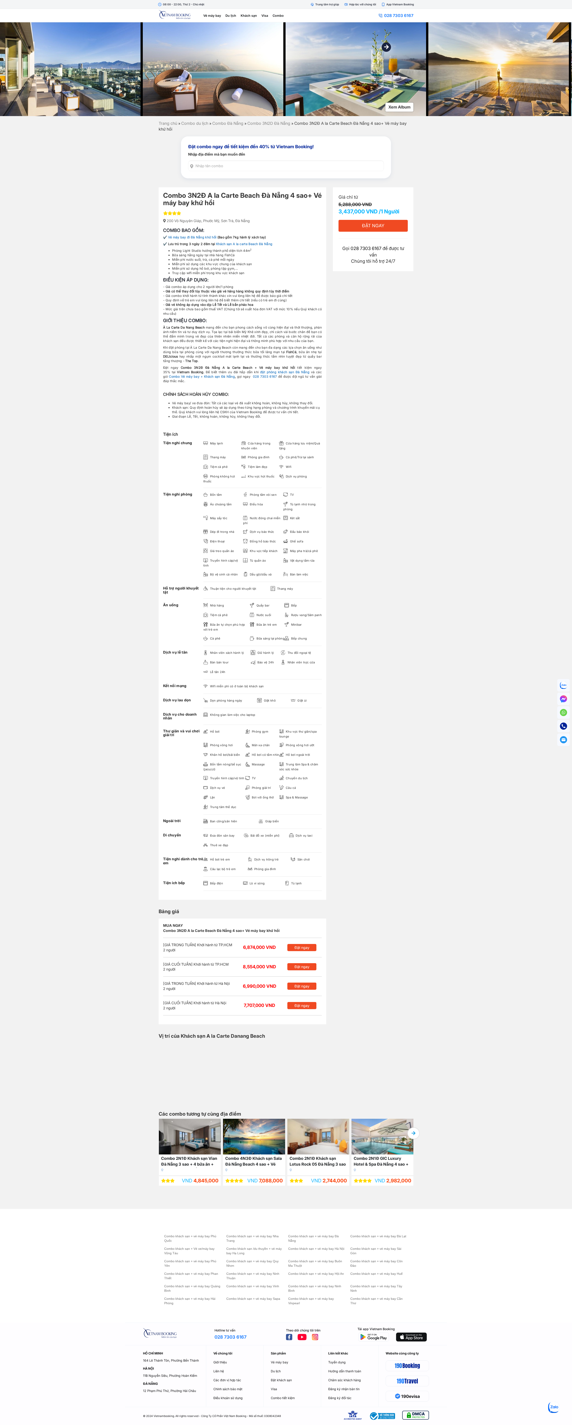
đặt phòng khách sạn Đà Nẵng (284, 372)
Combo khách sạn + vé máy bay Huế (376, 1273)
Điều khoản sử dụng (228, 1398)
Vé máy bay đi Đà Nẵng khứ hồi (192, 237)
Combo (278, 15)
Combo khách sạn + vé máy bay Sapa (253, 1298)
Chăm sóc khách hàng (344, 1380)
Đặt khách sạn (281, 1380)
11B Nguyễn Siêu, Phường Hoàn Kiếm (170, 1375)
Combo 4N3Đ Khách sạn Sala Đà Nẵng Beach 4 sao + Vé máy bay (253, 1162)
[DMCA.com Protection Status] (415, 1416)
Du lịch (230, 15)
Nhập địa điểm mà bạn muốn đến (216, 154)
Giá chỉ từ (348, 197)
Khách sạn (249, 15)
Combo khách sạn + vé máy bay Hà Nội (316, 1248)
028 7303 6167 (398, 15)
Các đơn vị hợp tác (227, 1380)
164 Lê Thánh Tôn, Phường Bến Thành (171, 1360)
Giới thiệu (220, 1362)
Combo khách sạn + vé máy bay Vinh (252, 1286)
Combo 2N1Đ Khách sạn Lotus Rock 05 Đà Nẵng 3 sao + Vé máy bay (318, 1162)
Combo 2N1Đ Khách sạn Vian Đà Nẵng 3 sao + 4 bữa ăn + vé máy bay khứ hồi (189, 1162)
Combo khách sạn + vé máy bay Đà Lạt (378, 1236)
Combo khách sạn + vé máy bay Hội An (316, 1273)
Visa (264, 15)
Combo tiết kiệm (283, 1398)
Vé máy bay (212, 15)
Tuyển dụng (337, 1362)
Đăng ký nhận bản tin (344, 1389)
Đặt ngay (301, 947)
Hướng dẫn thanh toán (344, 1371)
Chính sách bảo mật (227, 1389)
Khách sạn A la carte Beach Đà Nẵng (244, 244)
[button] (386, 47)
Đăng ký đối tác (339, 1398)
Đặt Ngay (373, 225)
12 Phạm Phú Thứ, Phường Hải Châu (169, 1391)
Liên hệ (218, 1371)
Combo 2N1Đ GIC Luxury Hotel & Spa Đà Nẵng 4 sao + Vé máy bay (381, 1162)
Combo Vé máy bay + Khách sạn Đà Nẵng (202, 376)
